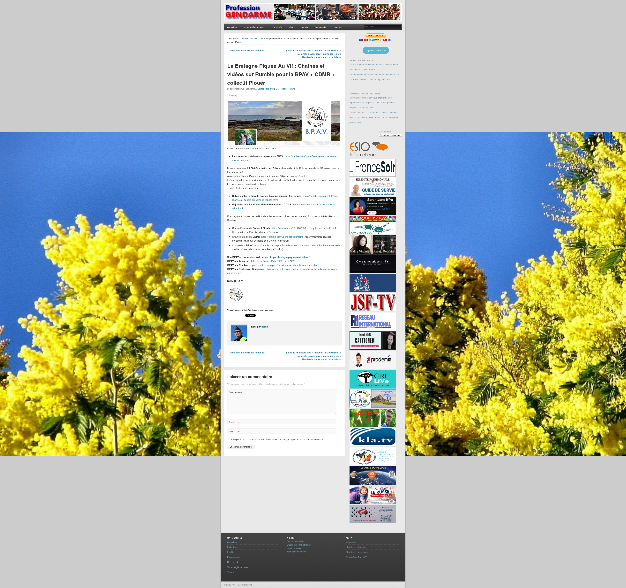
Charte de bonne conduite (299, 544)
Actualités (232, 26)
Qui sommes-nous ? (296, 541)
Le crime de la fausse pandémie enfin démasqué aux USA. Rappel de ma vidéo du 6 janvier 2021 (374, 117)
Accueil (244, 38)
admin (264, 326)
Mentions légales (295, 548)
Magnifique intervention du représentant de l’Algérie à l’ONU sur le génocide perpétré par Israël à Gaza (372, 102)
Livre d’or (338, 26)
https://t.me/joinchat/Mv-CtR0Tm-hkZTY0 (273, 261)
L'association (282, 88)
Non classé (232, 562)
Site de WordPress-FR (356, 557)
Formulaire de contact (297, 551)
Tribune (291, 26)
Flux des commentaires (357, 552)
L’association (321, 26)
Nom (234, 431)
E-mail (234, 422)
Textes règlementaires (253, 26)
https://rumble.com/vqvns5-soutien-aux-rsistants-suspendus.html (289, 245)
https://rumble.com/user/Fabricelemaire (282, 236)
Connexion (351, 541)
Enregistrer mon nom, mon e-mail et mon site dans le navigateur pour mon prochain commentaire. (277, 439)
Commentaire (234, 392)
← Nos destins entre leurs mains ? (246, 50)
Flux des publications (356, 547)
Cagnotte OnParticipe (376, 50)
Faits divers (276, 26)
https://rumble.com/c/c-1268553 (289, 228)
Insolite (305, 26)
